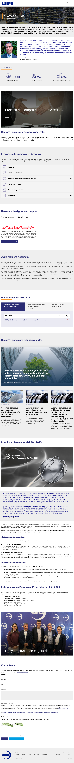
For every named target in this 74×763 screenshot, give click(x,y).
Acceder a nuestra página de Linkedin (71, 758)
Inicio (4, 18)
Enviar (5, 739)
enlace (7, 115)
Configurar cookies (17, 753)
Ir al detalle (30, 375)
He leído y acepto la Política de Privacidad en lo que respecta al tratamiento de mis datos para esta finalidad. (30, 712)
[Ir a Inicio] (7, 3)
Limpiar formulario (16, 739)
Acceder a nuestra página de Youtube (68, 758)
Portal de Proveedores (11, 18)
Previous (5, 109)
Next (69, 109)
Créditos (65, 752)
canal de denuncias (22, 672)
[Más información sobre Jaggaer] (18, 226)
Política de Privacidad (63, 708)
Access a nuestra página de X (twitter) (66, 758)
